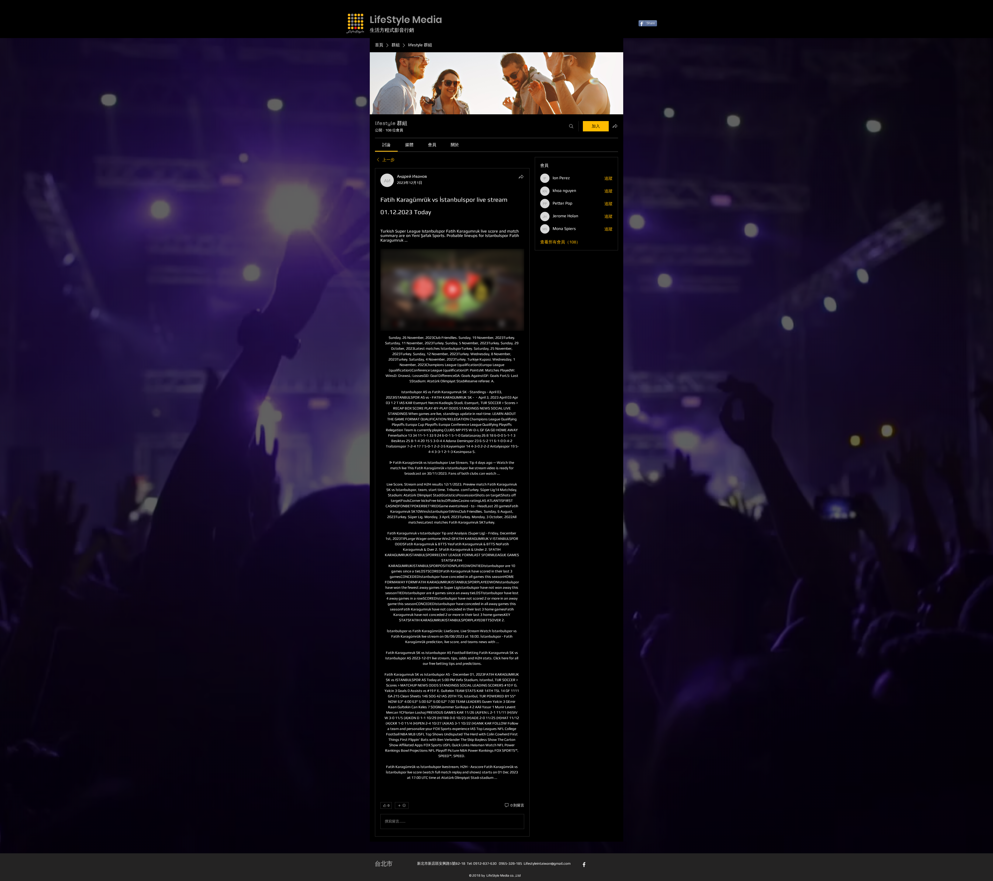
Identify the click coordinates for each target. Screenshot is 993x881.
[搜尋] (571, 126)
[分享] (521, 177)
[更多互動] (402, 805)
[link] (386, 144)
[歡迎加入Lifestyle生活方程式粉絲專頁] (584, 864)
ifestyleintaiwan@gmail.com (547, 863)
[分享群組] (615, 126)
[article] (452, 502)
